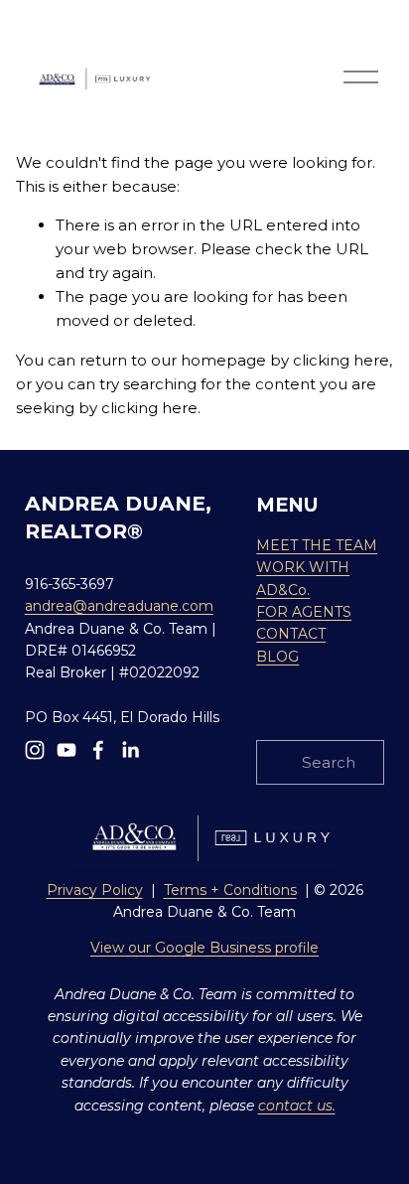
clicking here (341, 360)
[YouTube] (66, 750)
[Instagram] (35, 750)
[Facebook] (98, 750)
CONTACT (291, 634)
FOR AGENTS (303, 612)
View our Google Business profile (204, 948)
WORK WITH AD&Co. (302, 578)
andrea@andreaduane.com (119, 606)
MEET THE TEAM (316, 545)
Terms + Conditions (230, 890)
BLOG (277, 657)
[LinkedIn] (130, 750)
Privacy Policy (95, 890)
